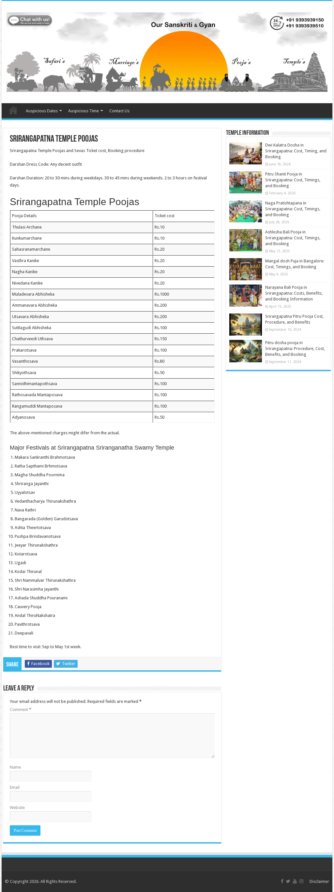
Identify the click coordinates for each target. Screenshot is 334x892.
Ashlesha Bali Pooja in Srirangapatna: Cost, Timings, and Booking (292, 238)
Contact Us (119, 110)
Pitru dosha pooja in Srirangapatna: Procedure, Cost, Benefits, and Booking (295, 348)
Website (17, 807)
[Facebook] (282, 881)
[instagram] (301, 881)
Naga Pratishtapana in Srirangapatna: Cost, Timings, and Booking (292, 209)
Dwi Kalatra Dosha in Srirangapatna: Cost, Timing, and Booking (295, 151)
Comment (20, 709)
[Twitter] (288, 881)
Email (15, 787)
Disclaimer (319, 881)
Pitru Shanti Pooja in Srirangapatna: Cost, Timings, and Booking (292, 180)
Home (13, 110)
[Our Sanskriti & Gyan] (167, 51)
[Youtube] (294, 881)
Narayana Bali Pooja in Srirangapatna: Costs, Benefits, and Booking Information (294, 293)
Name (15, 767)
